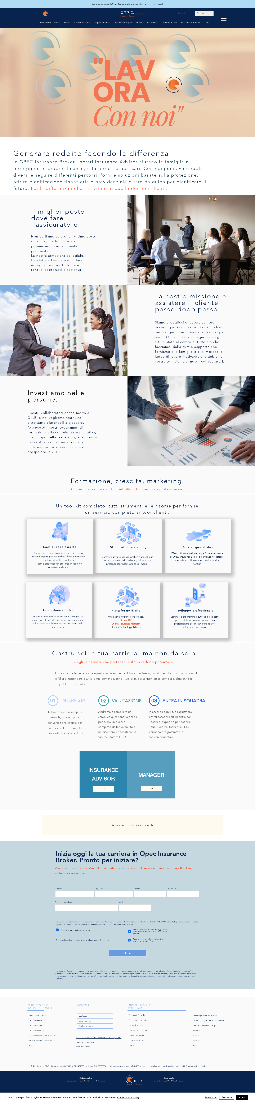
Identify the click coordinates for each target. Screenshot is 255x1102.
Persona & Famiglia (137, 1015)
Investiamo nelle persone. (56, 396)
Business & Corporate (138, 1030)
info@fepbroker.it (37, 1066)
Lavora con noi (85, 1021)
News (31, 1046)
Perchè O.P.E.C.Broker (38, 1016)
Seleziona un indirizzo (64, 902)
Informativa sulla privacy (128, 1097)
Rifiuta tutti (227, 1097)
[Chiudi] (251, 1097)
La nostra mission (36, 1031)
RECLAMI (197, 1036)
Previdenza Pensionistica (139, 1020)
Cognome (99, 889)
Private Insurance (136, 1040)
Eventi (131, 1045)
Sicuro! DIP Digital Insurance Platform (208, 1021)
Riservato (197, 1041)
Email (136, 889)
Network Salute (135, 1025)
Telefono (171, 889)
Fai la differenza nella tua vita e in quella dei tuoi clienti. (99, 188)
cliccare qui (128, 924)
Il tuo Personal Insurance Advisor (42, 1041)
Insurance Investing (137, 1035)
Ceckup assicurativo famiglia (205, 1026)
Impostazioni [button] (211, 1097)
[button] (82, 23)
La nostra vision (35, 1026)
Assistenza (197, 1031)
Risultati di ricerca (86, 1026)
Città (121, 902)
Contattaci (83, 1016)
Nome (58, 889)
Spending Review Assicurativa (205, 1016)
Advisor (196, 1046)
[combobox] (86, 907)
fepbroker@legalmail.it (197, 1066)
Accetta (241, 1097)
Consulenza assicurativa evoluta (42, 1036)
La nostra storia (35, 1021)
